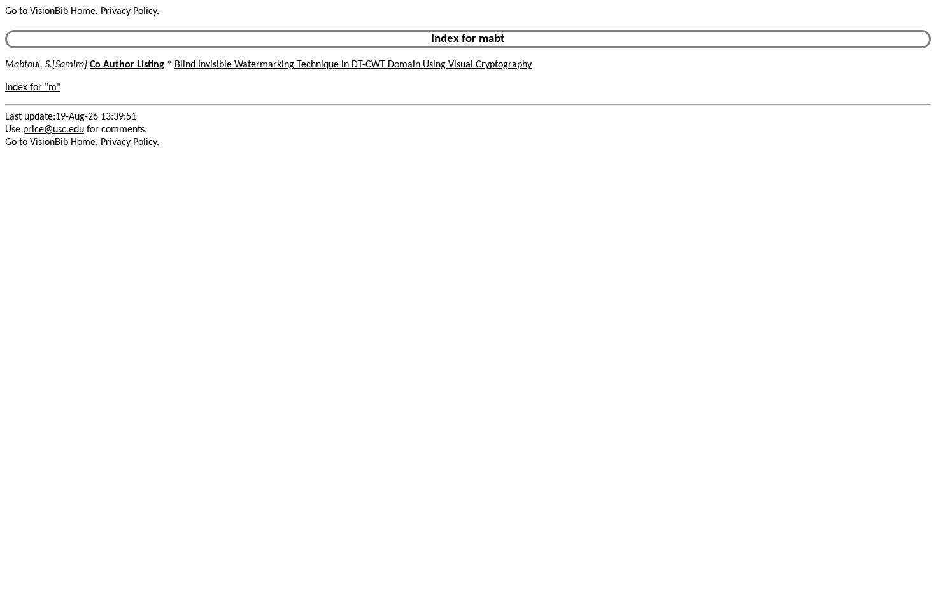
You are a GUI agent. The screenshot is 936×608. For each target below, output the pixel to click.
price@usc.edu (53, 130)
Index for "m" (32, 88)
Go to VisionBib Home (50, 11)
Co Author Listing (127, 65)
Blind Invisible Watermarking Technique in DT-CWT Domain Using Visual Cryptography (353, 65)
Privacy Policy (129, 11)
